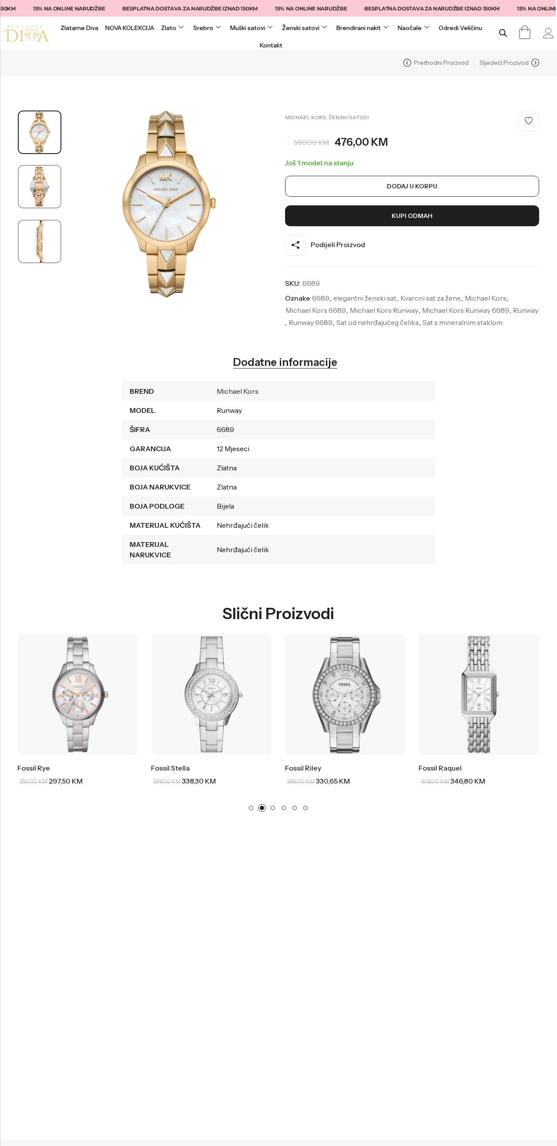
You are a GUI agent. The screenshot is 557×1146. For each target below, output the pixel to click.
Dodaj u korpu (412, 186)
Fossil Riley (226, 768)
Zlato (168, 28)
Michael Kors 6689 (315, 310)
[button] (251, 808)
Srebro (203, 28)
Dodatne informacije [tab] (285, 362)
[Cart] (525, 32)
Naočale (410, 28)
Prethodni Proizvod (441, 63)
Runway (525, 310)
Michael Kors (305, 117)
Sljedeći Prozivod (504, 63)
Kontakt (271, 45)
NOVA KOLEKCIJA (129, 28)
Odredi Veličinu (460, 28)
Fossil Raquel (363, 768)
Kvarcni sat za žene (430, 298)
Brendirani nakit (358, 28)
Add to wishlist (528, 121)
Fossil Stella (93, 768)
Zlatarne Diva (79, 28)
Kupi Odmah (412, 216)
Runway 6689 (310, 322)
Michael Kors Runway (384, 310)
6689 (320, 298)
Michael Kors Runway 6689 (465, 310)
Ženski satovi (300, 28)
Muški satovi (247, 28)
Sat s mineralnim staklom (463, 322)
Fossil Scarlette (500, 768)
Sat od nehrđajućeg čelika (377, 322)
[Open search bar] (503, 33)
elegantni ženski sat (364, 298)
